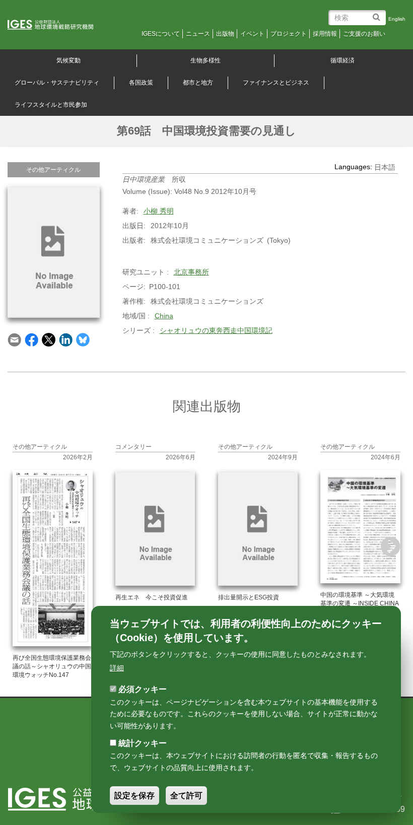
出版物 (225, 34)
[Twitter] (48, 339)
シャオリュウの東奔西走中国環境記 (216, 330)
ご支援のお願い (364, 34)
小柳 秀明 (159, 211)
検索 (378, 13)
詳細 (117, 668)
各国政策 (141, 82)
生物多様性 (205, 60)
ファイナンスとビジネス (276, 82)
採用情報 (325, 34)
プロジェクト (288, 34)
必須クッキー (142, 689)
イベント (252, 34)
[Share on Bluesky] (83, 339)
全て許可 (186, 795)
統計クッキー (142, 743)
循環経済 (342, 60)
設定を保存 (134, 795)
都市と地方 (198, 82)
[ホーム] (57, 25)
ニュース (198, 34)
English (396, 19)
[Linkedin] (66, 339)
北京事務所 (191, 272)
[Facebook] (31, 339)
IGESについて (161, 34)
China (164, 316)
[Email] (14, 339)
